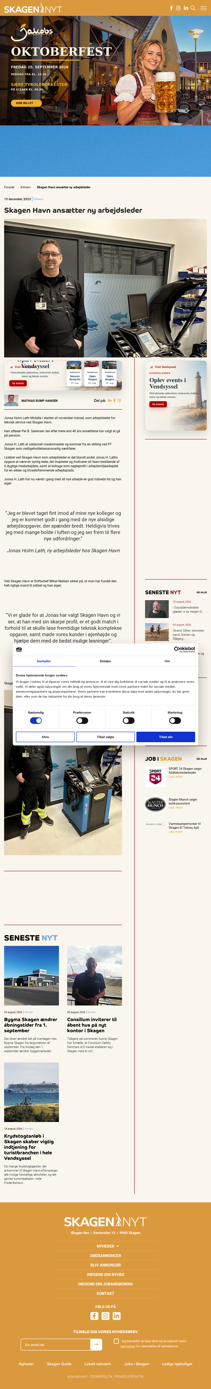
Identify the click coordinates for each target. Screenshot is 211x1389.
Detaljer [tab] (105, 661)
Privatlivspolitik (129, 1376)
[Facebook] (114, 401)
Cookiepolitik (101, 1376)
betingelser (128, 1346)
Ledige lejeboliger (177, 1363)
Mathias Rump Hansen (39, 401)
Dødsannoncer (105, 1255)
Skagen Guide (59, 1363)
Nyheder (105, 1246)
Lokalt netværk (97, 1363)
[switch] (82, 720)
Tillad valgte (105, 737)
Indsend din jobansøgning (105, 1283)
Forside (9, 187)
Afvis (45, 737)
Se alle (202, 592)
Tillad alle (166, 737)
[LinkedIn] (109, 401)
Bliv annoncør (105, 1265)
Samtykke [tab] (44, 661)
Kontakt (105, 1293)
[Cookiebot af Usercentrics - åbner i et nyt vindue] (177, 650)
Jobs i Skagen (136, 1363)
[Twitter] (119, 401)
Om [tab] (167, 661)
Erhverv (26, 187)
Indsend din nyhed (105, 1274)
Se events (18, 383)
